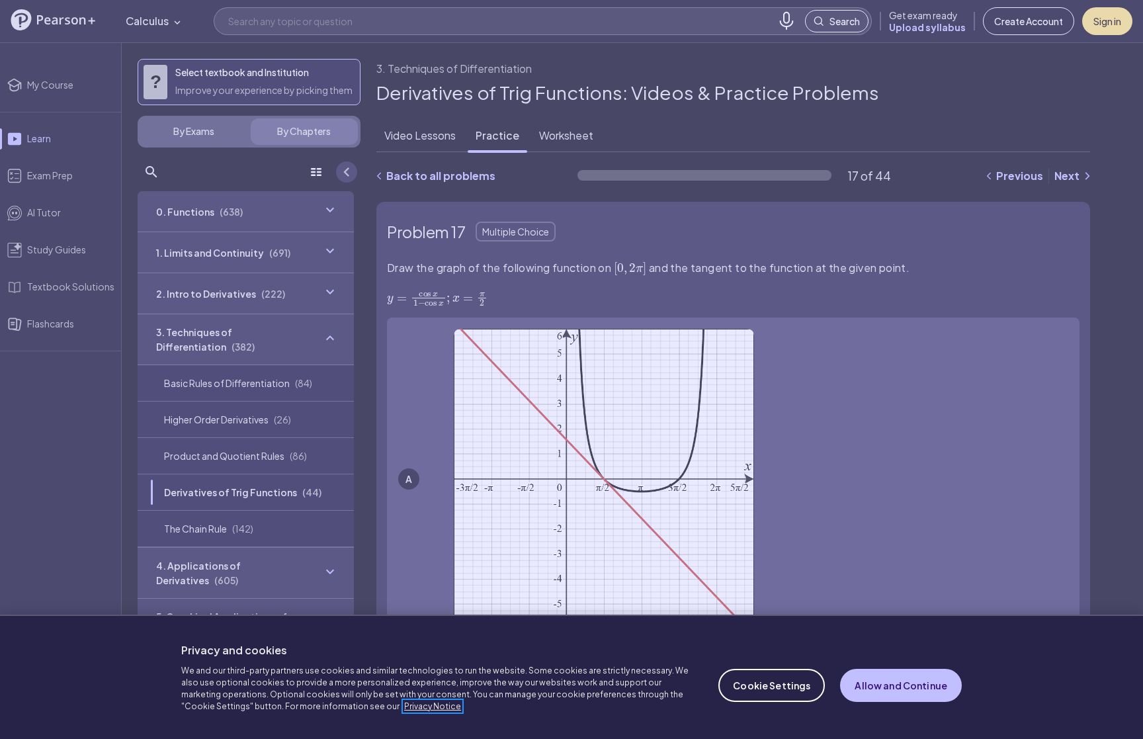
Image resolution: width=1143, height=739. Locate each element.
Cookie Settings (771, 685)
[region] (571, 677)
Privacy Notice (432, 706)
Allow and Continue (901, 685)
